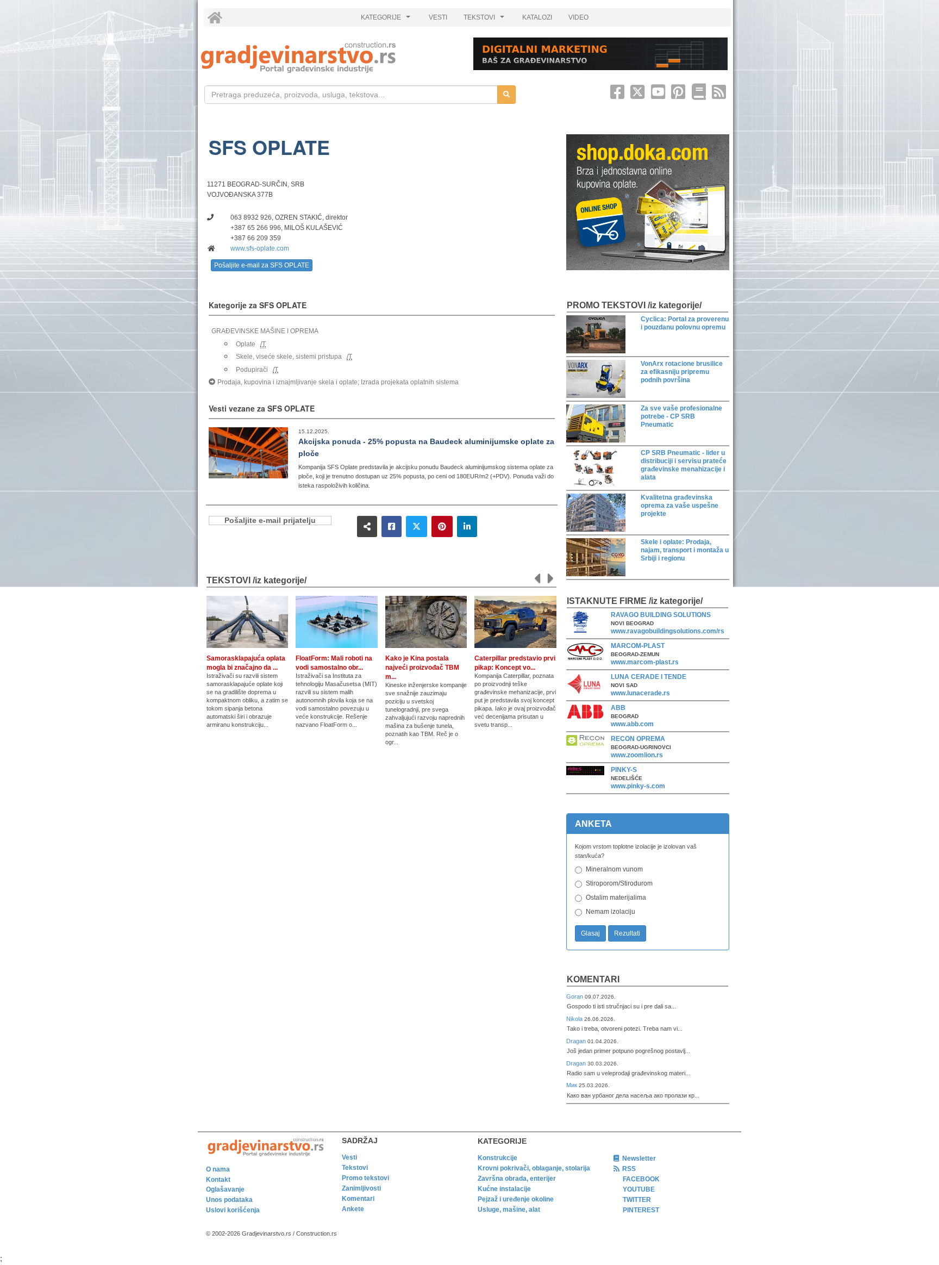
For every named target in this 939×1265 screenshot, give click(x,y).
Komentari (593, 979)
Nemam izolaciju (610, 911)
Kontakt (218, 1179)
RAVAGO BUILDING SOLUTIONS (661, 615)
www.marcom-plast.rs (645, 662)
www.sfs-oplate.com (259, 248)
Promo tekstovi (365, 1178)
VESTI (438, 17)
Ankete (353, 1209)
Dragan (576, 1041)
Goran (575, 996)
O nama (218, 1169)
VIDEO (578, 17)
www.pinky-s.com (638, 786)
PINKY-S (624, 770)
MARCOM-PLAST (638, 646)
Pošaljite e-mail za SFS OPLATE (261, 265)
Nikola (575, 1018)
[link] (329, 57)
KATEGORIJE (387, 20)
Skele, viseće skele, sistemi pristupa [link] (289, 356)
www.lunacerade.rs (640, 693)
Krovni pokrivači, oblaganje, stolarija (534, 1168)
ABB (618, 708)
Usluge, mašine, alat (509, 1209)
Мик (572, 1085)
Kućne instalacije (504, 1189)
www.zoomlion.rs (637, 755)
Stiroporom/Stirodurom (619, 883)
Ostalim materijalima (616, 897)
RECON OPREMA (638, 739)
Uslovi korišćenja (233, 1210)
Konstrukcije (497, 1158)
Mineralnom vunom (614, 869)
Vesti (349, 1157)
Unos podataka (229, 1200)
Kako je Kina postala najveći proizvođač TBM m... (422, 668)
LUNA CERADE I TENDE (648, 677)
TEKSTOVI (485, 20)
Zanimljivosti (361, 1188)
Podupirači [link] (252, 369)
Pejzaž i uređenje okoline (516, 1199)
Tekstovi (355, 1167)
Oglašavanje (225, 1189)
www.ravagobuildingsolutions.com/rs (667, 631)
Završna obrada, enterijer (517, 1178)
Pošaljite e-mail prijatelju (270, 520)
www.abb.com (632, 724)
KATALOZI (537, 17)
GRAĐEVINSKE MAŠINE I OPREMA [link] (264, 331)
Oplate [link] (245, 344)
